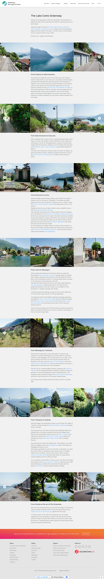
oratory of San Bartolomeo (39, 455)
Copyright (13, 555)
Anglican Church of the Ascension (41, 511)
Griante (51, 29)
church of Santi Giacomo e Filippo (43, 204)
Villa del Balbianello (37, 285)
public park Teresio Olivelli (50, 438)
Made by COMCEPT (64, 570)
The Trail (46, 3)
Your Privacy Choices (57, 577)
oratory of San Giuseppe (56, 361)
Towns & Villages (55, 3)
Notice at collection (42, 577)
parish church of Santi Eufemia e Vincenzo (43, 229)
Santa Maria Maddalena (57, 222)
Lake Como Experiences (60, 555)
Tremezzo (44, 29)
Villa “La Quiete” (64, 434)
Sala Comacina (58, 27)
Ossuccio (66, 27)
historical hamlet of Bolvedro (57, 425)
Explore (66, 3)
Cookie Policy (14, 559)
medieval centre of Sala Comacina (45, 147)
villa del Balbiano (50, 231)
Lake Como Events (58, 550)
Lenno (32, 29)
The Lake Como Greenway (18, 546)
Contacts (12, 562)
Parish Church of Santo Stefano (45, 301)
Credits (12, 552)
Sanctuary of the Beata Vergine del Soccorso (59, 214)
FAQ (93, 3)
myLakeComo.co (29, 534)
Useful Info (73, 3)
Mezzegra (38, 29)
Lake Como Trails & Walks (61, 552)
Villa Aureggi (52, 299)
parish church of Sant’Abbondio (40, 363)
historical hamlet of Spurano (44, 210)
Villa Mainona (53, 445)
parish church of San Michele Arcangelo (59, 87)
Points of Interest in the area (61, 546)
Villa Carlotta (39, 466)
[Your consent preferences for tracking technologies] (101, 577)
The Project (13, 550)
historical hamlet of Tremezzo (50, 462)
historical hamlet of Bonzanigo (63, 374)
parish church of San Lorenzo (54, 436)
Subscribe (85, 534)
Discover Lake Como (83, 3)
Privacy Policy (14, 557)
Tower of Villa (43, 299)
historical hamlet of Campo (46, 275)
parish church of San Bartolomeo (43, 154)
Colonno (51, 27)
